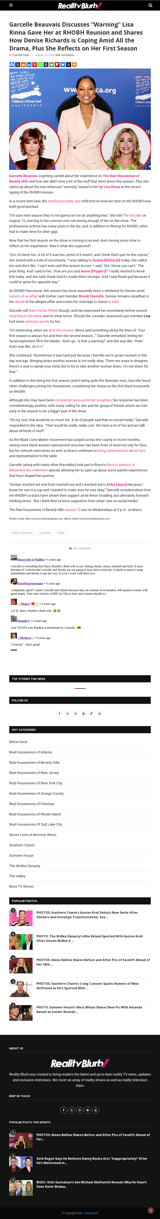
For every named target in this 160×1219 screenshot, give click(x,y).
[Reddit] (23, 64)
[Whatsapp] (40, 64)
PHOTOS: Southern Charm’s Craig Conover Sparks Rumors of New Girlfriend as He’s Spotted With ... (87, 985)
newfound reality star (64, 201)
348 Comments (64, 55)
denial (19, 302)
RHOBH (61, 533)
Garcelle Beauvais (23, 176)
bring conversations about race (121, 451)
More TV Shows (21, 886)
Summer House (21, 855)
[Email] (51, 64)
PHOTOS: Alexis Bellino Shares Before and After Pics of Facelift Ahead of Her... (93, 1137)
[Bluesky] (62, 64)
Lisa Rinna (112, 187)
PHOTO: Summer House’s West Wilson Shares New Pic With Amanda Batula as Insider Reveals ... (89, 1009)
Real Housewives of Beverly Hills (34, 762)
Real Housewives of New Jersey (34, 773)
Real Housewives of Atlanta (30, 752)
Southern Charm (22, 845)
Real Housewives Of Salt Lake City (35, 824)
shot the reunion (61, 330)
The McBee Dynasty (24, 866)
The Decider (132, 215)
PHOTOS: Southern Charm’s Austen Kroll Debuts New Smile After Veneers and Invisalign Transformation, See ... (87, 914)
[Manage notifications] (151, 1210)
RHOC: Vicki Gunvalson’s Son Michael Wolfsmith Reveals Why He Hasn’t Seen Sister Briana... (91, 1184)
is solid (113, 302)
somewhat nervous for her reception (83, 400)
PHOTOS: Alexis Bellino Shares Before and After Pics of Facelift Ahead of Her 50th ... (93, 962)
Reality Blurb (91, 1213)
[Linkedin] (29, 64)
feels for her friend (43, 310)
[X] (17, 64)
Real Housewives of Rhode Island (35, 814)
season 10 (73, 510)
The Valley (17, 876)
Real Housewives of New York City (35, 783)
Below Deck (18, 742)
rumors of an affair (23, 296)
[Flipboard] (57, 64)
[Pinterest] (34, 64)
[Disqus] (80, 602)
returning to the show (25, 316)
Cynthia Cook (21, 55)
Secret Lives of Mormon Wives (32, 835)
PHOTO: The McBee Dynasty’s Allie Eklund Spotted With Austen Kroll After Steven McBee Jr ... (89, 938)
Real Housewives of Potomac (32, 804)
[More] (74, 64)
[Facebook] (12, 64)
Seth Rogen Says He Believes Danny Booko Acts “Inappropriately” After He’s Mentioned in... (91, 1160)
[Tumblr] (46, 64)
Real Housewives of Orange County (36, 793)
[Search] (149, 5)
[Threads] (68, 64)
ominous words (37, 321)
